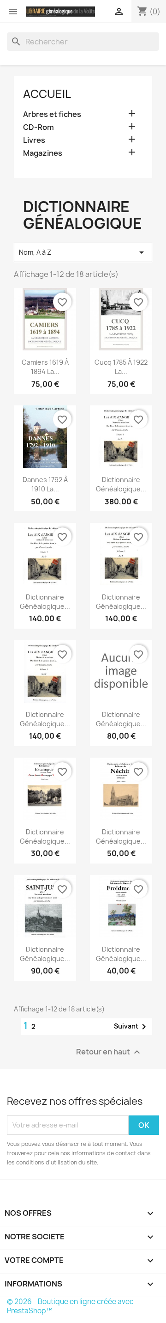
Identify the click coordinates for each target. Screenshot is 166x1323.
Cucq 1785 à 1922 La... (121, 367)
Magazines (42, 153)
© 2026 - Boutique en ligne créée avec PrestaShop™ (70, 1306)
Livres (34, 140)
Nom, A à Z (83, 252)
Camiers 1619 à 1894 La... (45, 367)
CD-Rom (38, 127)
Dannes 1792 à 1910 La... (45, 484)
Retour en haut (109, 1052)
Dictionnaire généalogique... (121, 484)
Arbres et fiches (52, 114)
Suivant (131, 1026)
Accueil (47, 94)
